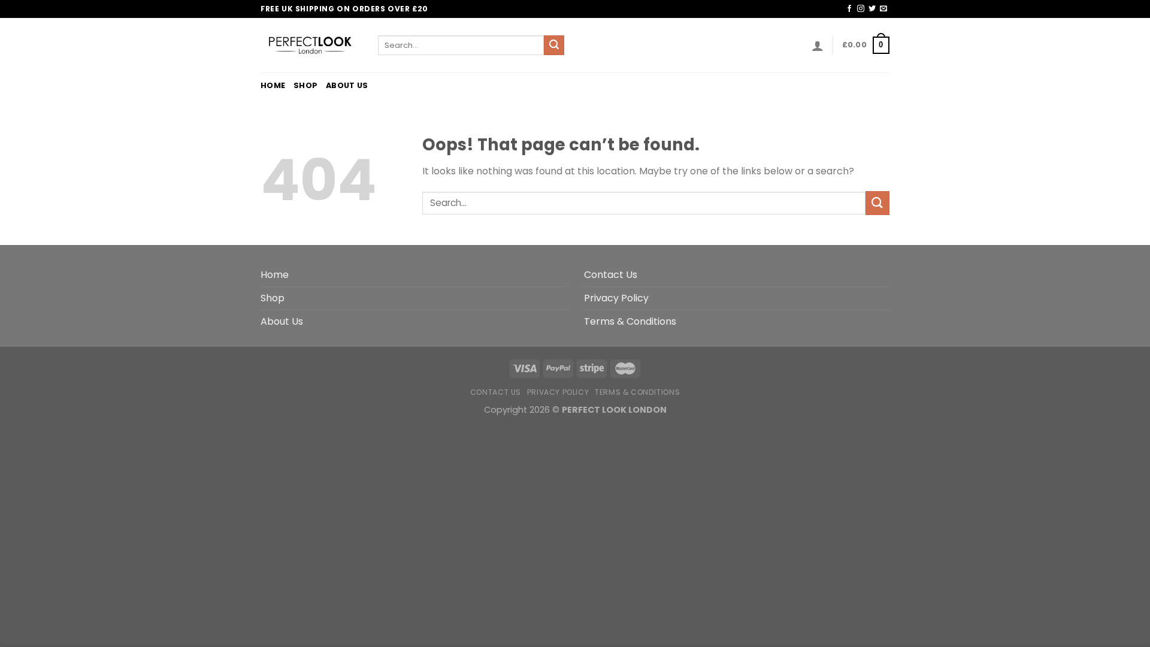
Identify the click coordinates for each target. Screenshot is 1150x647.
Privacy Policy (616, 298)
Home (273, 85)
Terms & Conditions (630, 321)
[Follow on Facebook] (849, 9)
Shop (305, 85)
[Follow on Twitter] (872, 9)
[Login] (818, 45)
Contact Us (610, 275)
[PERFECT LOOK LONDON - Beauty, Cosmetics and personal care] (310, 45)
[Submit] (554, 45)
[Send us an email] (883, 9)
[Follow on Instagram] (860, 9)
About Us (347, 85)
